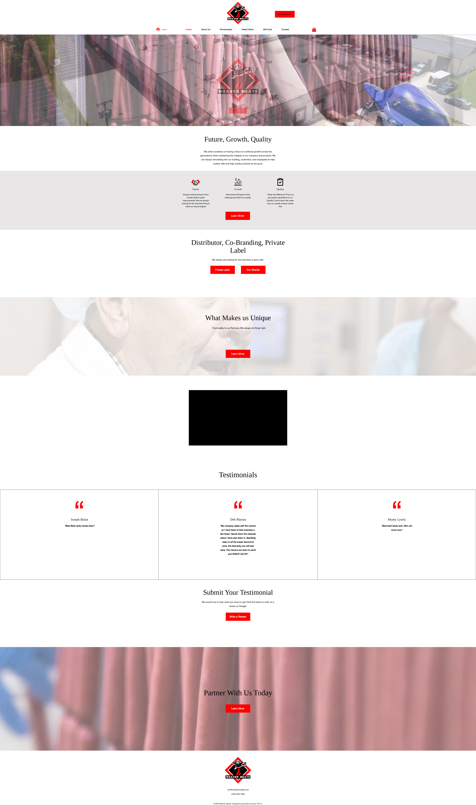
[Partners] (236, 120)
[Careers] (239, 120)
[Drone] (234, 120)
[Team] (241, 120)
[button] (314, 29)
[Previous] (11, 80)
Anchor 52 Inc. (257, 804)
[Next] (465, 80)
